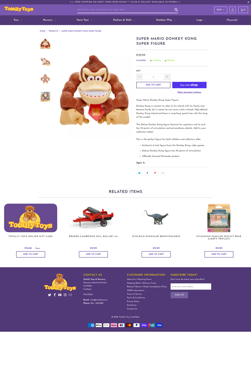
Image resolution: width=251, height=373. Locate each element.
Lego (200, 20)
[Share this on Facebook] (147, 173)
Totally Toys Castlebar (129, 317)
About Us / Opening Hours (139, 279)
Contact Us (132, 309)
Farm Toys (83, 20)
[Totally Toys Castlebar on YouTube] (60, 295)
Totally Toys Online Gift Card (30, 218)
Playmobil (232, 20)
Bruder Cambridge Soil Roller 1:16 (93, 218)
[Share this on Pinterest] (155, 173)
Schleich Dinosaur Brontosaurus (156, 218)
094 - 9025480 (96, 303)
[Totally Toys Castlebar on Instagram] (65, 295)
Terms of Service (134, 294)
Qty (138, 71)
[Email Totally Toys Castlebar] (70, 295)
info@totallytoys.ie (98, 300)
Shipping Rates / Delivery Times (141, 283)
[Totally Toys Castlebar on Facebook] (55, 295)
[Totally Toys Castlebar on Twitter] (49, 295)
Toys (17, 20)
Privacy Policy (133, 301)
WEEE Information (135, 290)
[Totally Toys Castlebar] (22, 9)
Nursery (48, 20)
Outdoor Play (164, 20)
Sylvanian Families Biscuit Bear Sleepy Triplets (219, 218)
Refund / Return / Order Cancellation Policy (147, 287)
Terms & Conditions (136, 298)
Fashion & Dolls (123, 20)
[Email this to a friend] (163, 173)
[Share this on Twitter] (139, 173)
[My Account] (232, 10)
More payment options (189, 92)
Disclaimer (132, 305)
